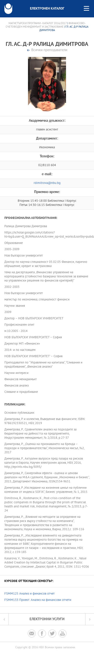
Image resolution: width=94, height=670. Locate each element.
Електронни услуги (47, 619)
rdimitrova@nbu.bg (47, 183)
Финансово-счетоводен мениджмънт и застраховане (45, 25)
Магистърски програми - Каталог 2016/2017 (38, 23)
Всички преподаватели (49, 50)
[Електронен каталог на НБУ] (8, 8)
